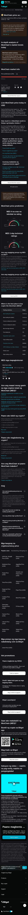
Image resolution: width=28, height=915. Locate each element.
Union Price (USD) (7, 647)
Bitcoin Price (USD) (19, 615)
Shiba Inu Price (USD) (20, 582)
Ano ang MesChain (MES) (9, 153)
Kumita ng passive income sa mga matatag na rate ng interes (13, 406)
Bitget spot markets (11, 31)
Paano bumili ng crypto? (8, 148)
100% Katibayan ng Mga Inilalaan (11, 347)
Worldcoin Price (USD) (6, 565)
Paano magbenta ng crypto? (9, 150)
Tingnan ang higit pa (6, 480)
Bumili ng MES (14, 296)
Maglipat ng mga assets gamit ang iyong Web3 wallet (13, 409)
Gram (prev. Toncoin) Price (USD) (6, 606)
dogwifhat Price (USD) (20, 565)
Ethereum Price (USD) (20, 557)
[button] (14, 872)
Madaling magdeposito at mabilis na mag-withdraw (12, 394)
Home (2, 9)
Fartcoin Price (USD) (6, 615)
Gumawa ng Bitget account (9, 167)
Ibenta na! (3, 455)
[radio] (6, 367)
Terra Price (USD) (7, 582)
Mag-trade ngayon (14, 759)
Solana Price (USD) (5, 630)
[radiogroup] (9, 367)
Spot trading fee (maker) (9, 313)
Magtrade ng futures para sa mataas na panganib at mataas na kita (11, 402)
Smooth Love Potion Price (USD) (19, 573)
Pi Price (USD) (20, 606)
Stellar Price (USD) (19, 630)
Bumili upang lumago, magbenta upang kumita (13, 397)
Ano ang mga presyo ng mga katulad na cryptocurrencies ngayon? (13, 156)
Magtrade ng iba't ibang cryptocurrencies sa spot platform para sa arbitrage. (13, 176)
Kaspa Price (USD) (5, 573)
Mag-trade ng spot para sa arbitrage (10, 399)
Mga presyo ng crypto (9, 9)
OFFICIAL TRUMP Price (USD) (7, 557)
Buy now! (3, 429)
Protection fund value (8, 343)
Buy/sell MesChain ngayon (14, 95)
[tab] (14, 872)
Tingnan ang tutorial (6, 432)
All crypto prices (14, 186)
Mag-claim (24, 868)
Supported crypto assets (9, 335)
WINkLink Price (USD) (20, 622)
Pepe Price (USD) (20, 590)
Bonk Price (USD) (20, 597)
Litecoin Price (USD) (5, 622)
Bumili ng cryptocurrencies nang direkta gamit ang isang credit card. (12, 172)
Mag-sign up (6, 34)
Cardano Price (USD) (6, 597)
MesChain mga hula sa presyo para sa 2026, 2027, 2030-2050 (13, 268)
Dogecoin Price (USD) (6, 590)
